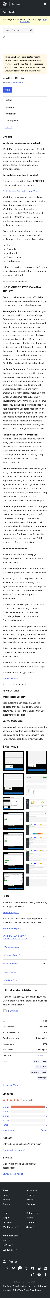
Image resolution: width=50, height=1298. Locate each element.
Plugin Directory (10, 12)
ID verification (40, 1067)
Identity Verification (38, 1072)
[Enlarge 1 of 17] (20, 754)
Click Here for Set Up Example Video (21, 191)
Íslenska (13, 1261)
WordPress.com (12, 1235)
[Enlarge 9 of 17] (43, 780)
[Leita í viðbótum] (31, 30)
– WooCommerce (11, 947)
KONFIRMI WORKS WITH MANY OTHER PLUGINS (15, 937)
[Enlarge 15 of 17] (43, 853)
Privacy (6, 1204)
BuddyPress (10, 1249)
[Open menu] (45, 4)
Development (12, 120)
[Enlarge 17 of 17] (43, 879)
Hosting (6, 1199)
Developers (8, 1222)
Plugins (29, 1199)
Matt (6, 1240)
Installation (10, 113)
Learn (5, 1213)
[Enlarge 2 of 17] (20, 776)
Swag (30, 1227)
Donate (31, 1222)
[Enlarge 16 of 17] (43, 866)
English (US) (42, 1055)
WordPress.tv (11, 1227)
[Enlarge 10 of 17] (43, 788)
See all (44, 1130)
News (5, 1195)
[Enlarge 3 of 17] (20, 800)
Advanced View (10, 1085)
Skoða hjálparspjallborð (14, 1150)
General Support (11, 912)
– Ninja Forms (9, 972)
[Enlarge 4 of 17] (20, 815)
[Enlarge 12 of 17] (43, 815)
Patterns (30, 1204)
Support (6, 1217)
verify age (42, 1078)
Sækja (7, 90)
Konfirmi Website (11, 678)
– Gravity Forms (10, 963)
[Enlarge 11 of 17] (43, 802)
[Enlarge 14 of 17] (43, 840)
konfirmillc (18, 82)
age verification (40, 1061)
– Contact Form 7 (11, 955)
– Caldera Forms (11, 980)
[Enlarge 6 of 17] (20, 855)
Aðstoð (8, 127)
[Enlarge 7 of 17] (20, 875)
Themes (30, 1195)
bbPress (8, 1245)
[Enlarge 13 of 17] (43, 828)
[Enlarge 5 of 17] (20, 835)
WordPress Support (12, 928)
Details (8, 100)
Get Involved (32, 1213)
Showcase (31, 1190)
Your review (8, 1130)
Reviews (9, 107)
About (6, 1190)
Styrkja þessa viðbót (13, 1174)
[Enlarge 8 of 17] (43, 754)
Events (29, 1217)
